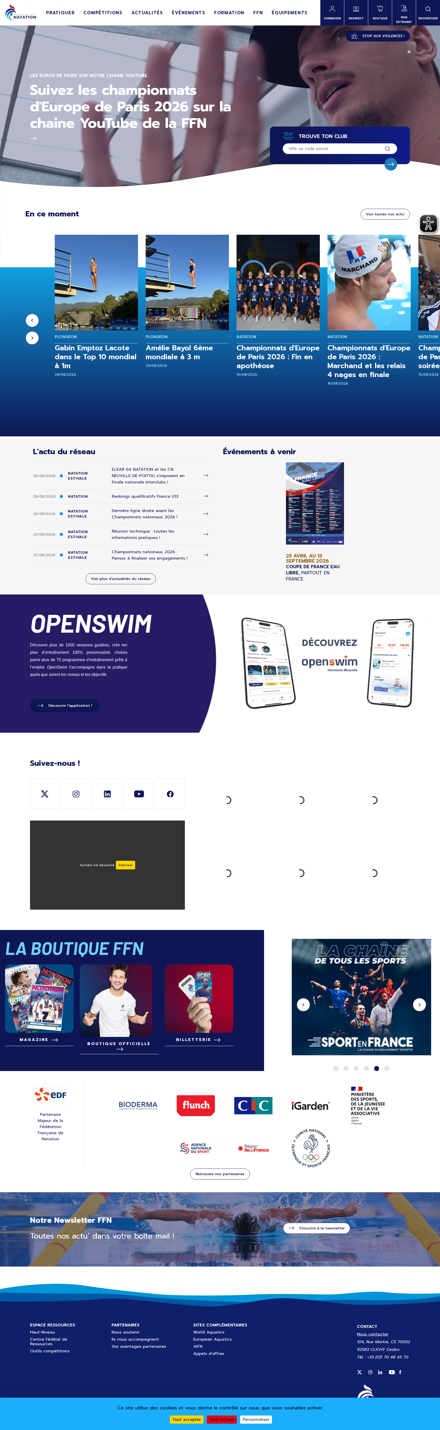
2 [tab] (346, 1068)
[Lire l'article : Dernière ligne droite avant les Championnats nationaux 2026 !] (206, 514)
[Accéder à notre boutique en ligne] (119, 1000)
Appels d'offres (208, 1353)
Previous (32, 320)
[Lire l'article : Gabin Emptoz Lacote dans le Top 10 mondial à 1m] (96, 282)
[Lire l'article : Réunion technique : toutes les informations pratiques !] (206, 534)
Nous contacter (372, 1334)
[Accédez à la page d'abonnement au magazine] (39, 998)
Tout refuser (221, 1420)
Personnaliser (256, 1420)
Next (32, 338)
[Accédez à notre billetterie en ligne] (199, 998)
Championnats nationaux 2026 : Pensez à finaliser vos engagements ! (150, 555)
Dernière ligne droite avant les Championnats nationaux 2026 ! (144, 514)
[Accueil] (20, 12)
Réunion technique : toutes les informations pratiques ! (143, 534)
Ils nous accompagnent (135, 1339)
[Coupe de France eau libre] (315, 522)
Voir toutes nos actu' (385, 214)
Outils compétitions (50, 1351)
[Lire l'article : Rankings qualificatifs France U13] (206, 496)
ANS (196, 1148)
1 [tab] (335, 1068)
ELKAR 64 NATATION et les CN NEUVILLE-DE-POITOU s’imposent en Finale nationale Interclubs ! (148, 475)
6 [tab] (386, 1068)
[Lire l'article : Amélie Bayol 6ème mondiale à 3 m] (187, 282)
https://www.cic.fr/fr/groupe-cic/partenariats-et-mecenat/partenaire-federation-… (361, 998)
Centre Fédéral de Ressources (48, 1341)
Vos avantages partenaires (139, 1346)
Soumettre (390, 164)
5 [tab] (376, 1068)
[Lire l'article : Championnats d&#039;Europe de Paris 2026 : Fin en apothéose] (278, 282)
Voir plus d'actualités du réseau (120, 578)
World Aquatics (208, 1332)
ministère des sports (368, 1106)
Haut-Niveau (42, 1332)
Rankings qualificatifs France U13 (145, 496)
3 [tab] (356, 1068)
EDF (50, 1095)
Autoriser (125, 865)
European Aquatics (212, 1339)
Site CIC (253, 1105)
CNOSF (311, 1148)
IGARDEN (311, 1106)
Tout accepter (186, 1420)
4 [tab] (366, 1068)
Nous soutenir (126, 1332)
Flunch (196, 1105)
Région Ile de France (253, 1148)
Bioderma (138, 1105)
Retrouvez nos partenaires (220, 1174)
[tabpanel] (361, 998)
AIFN (197, 1346)
